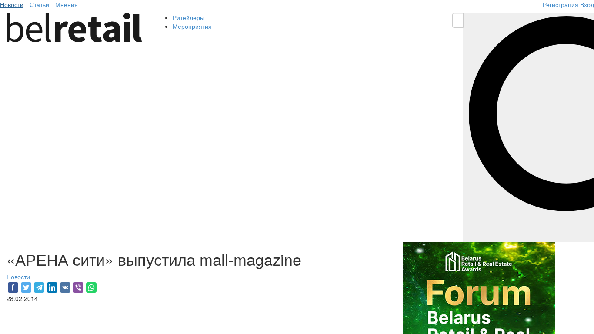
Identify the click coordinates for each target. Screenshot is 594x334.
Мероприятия (192, 26)
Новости (11, 4)
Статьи (39, 4)
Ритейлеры (188, 17)
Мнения (66, 4)
